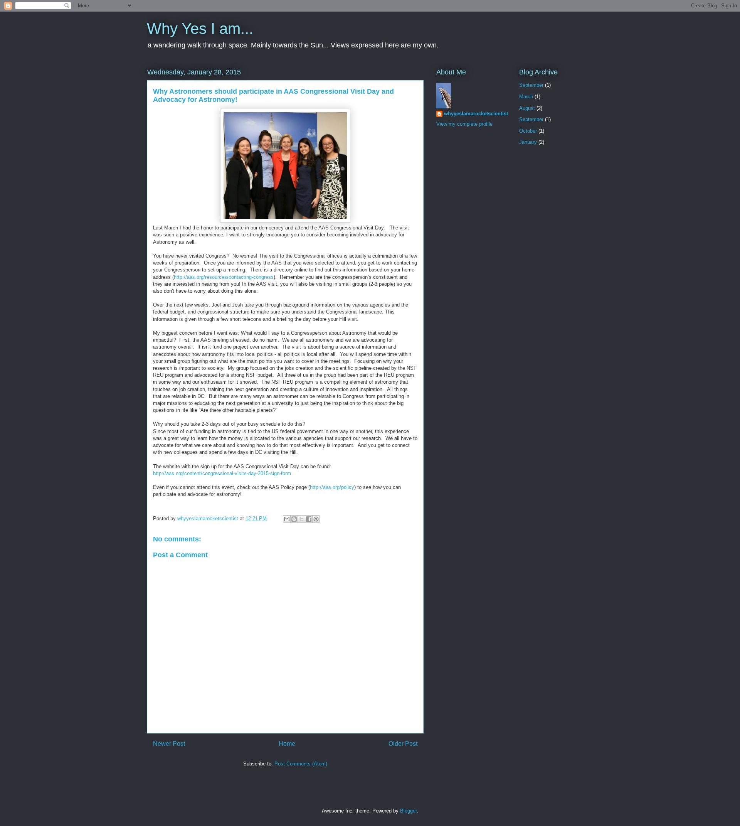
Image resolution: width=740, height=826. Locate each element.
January (528, 142)
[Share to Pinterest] (316, 519)
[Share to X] (301, 519)
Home (287, 743)
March (526, 96)
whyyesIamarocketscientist (476, 113)
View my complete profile (464, 124)
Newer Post (169, 743)
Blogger (408, 811)
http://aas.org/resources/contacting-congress (224, 277)
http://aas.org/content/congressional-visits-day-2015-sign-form (222, 473)
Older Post (402, 743)
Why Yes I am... (200, 28)
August (527, 108)
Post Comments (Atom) (300, 764)
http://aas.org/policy (332, 487)
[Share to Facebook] (309, 519)
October (528, 131)
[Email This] (287, 519)
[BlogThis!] (294, 519)
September (531, 85)
